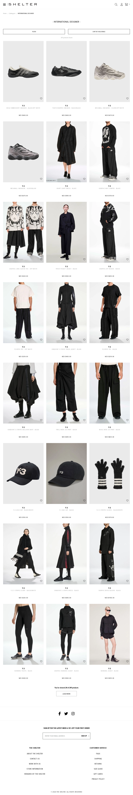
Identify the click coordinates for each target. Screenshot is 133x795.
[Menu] (4, 4)
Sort (95, 31)
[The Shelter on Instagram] (73, 713)
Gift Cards (98, 774)
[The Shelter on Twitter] (66, 713)
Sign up (84, 736)
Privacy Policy (98, 779)
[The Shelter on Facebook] (59, 713)
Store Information (35, 769)
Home (5, 13)
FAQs (98, 753)
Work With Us (35, 763)
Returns (98, 763)
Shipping (98, 758)
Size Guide (98, 769)
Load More (66, 694)
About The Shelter (35, 753)
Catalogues (12, 13)
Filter (34, 31)
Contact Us (35, 758)
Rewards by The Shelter (34, 774)
